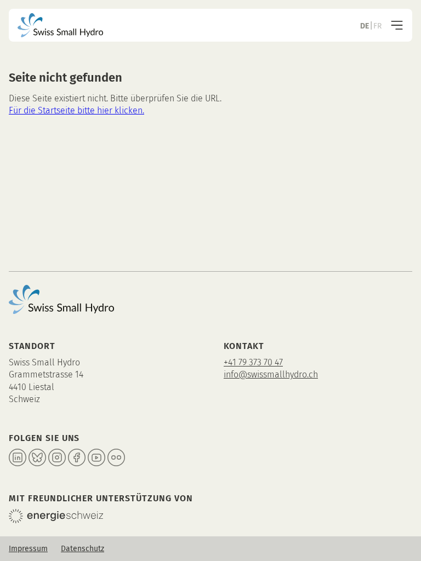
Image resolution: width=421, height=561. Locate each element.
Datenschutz (82, 548)
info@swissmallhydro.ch (271, 374)
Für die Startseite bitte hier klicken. (76, 110)
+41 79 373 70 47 (253, 362)
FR (377, 26)
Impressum (28, 548)
